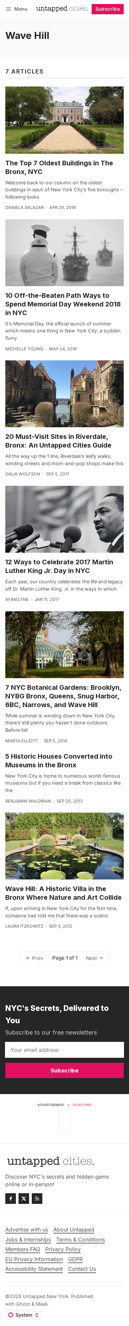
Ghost (23, 1304)
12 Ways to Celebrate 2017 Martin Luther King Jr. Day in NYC (59, 566)
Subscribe (108, 9)
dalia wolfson (22, 474)
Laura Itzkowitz (24, 926)
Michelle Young (24, 348)
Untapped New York (45, 1296)
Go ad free (82, 1105)
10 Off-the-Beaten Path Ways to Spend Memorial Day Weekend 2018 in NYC (63, 304)
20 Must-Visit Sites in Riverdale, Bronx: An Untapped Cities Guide (58, 441)
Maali (41, 1304)
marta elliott (21, 740)
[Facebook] (10, 1198)
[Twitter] (24, 1198)
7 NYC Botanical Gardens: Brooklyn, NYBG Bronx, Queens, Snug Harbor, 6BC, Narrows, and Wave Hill (63, 696)
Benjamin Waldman (28, 801)
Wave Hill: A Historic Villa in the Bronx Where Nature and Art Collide (63, 893)
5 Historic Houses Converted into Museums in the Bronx (58, 760)
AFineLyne (17, 599)
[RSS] (37, 1198)
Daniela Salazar (24, 207)
